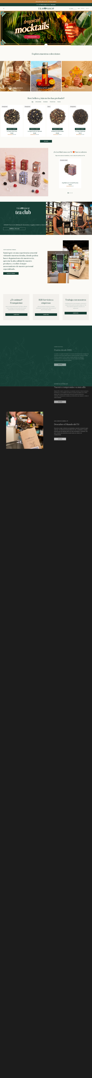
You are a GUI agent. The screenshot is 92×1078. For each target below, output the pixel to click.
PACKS (59, 101)
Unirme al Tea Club (14, 228)
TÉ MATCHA (52, 101)
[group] (46, 28)
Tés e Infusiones (15, 88)
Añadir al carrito (12, 129)
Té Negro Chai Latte (12, 131)
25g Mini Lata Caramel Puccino (70, 182)
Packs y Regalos (77, 88)
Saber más (16, 314)
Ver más (46, 141)
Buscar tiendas (11, 273)
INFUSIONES (38, 101)
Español (82, 8)
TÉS (32, 101)
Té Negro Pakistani (80, 131)
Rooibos (45, 101)
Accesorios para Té (46, 88)
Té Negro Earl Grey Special (35, 131)
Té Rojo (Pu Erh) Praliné (57, 131)
